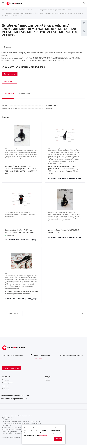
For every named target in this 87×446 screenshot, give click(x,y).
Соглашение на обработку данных (13, 399)
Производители (7, 383)
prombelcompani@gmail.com (73, 355)
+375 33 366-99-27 (42, 355)
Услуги (48, 377)
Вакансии (5, 386)
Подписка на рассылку (11, 368)
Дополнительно (23, 93)
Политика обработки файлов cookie (14, 395)
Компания (6, 377)
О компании (6, 380)
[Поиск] (84, 3)
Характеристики (8, 93)
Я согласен (59, 438)
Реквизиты (5, 389)
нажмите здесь (43, 435)
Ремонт (47, 380)
